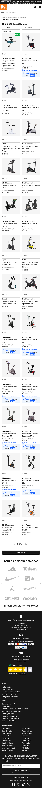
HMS (4, 144)
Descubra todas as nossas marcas (21, 606)
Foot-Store (5, 738)
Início (4, 18)
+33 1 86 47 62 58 (21, 630)
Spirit (4, 260)
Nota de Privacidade (9, 721)
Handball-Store (7, 743)
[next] (40, 583)
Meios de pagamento (9, 716)
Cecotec (5, 299)
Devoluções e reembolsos (11, 711)
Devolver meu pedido (9, 694)
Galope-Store (6, 740)
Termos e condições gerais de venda (15, 709)
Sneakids (25, 738)
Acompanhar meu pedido (11, 692)
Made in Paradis (7, 750)
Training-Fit (26, 743)
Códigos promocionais (10, 696)
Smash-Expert (27, 733)
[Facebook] (13, 784)
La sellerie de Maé (8, 748)
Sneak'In (25, 736)
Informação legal (8, 713)
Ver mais (21, 552)
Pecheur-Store (27, 731)
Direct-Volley (6, 733)
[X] (28, 784)
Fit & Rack (6, 105)
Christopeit (26, 58)
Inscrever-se (21, 770)
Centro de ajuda (7, 689)
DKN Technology (8, 58)
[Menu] (2, 12)
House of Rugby (7, 745)
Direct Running (7, 731)
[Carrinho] (40, 7)
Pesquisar (12, 12)
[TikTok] (23, 784)
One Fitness (27, 525)
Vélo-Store (25, 750)
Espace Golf (6, 736)
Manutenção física (13, 18)
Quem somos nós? (8, 704)
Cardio (23, 18)
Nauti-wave (26, 728)
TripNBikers (26, 748)
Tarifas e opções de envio (11, 718)
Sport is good (26, 740)
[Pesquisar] (7, 12)
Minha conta (6, 687)
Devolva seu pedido (21, 661)
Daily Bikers (6, 728)
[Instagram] (18, 784)
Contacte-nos (21, 623)
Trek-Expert (26, 745)
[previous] (1, 583)
